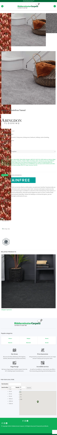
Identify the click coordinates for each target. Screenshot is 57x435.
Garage (16, 162)
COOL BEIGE (32, 160)
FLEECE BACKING (10, 162)
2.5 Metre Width (9, 159)
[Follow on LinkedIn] (27, 421)
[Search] (2, 6)
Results (17, 387)
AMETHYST (33, 159)
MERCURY (50, 162)
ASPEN (42, 159)
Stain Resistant (10, 165)
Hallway (25, 162)
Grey (22, 162)
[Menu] (55, 6)
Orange (7, 163)
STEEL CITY (23, 165)
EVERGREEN (3, 162)
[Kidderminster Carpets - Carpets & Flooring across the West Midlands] (28, 6)
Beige (54, 159)
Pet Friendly (16, 163)
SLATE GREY (52, 163)
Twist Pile (35, 165)
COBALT (27, 160)
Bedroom (51, 159)
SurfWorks (45, 426)
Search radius (5, 387)
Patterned (12, 163)
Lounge (39, 162)
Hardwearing (29, 162)
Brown (14, 160)
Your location (5, 384)
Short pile (40, 163)
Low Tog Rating (44, 162)
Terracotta (31, 165)
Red (36, 163)
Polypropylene (23, 163)
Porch (27, 163)
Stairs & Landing (16, 165)
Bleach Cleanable (7, 160)
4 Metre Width (16, 159)
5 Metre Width (22, 159)
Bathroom (46, 159)
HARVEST (35, 162)
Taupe (27, 165)
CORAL (36, 160)
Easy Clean (47, 160)
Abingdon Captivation (6, 309)
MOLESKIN (3, 163)
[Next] (6, 47)
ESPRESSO (52, 160)
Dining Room (41, 160)
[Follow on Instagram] (25, 421)
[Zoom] (3, 48)
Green (19, 162)
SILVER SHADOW (45, 163)
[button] (37, 402)
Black (2, 160)
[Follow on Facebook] (23, 421)
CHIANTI (24, 160)
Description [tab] (5, 175)
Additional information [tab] (15, 175)
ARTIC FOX (38, 159)
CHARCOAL (19, 160)
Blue (12, 160)
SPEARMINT (3, 165)
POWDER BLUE (32, 163)
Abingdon (28, 159)
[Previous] (1, 106)
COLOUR (3, 151)
